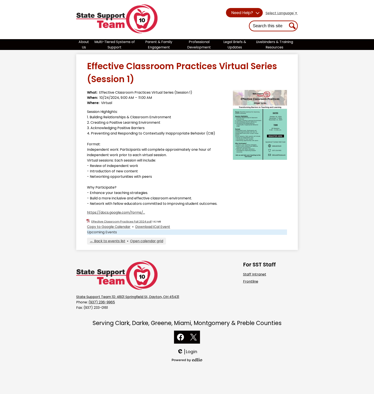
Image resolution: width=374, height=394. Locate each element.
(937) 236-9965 (102, 302)
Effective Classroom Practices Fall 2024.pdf (121, 221)
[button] (244, 12)
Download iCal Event (152, 226)
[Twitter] (193, 337)
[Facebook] (180, 337)
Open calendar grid (146, 241)
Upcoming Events (102, 232)
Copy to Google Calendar (109, 226)
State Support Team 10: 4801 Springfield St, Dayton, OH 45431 (127, 296)
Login (188, 351)
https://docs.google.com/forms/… (116, 212)
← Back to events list (107, 241)
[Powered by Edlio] (187, 360)
